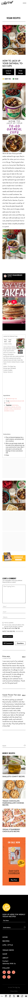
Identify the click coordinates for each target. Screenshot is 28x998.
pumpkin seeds (8, 409)
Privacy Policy (14, 991)
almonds (18, 407)
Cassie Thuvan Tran (9, 695)
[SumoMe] (26, 996)
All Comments (8, 643)
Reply (24, 656)
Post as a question (8, 622)
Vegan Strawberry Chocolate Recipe (11, 830)
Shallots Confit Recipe (13, 776)
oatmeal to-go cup (12, 398)
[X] (14, 996)
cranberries (7, 407)
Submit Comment (7, 636)
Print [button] (21, 352)
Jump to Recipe (8, 72)
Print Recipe (20, 72)
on (6, 658)
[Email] (18, 996)
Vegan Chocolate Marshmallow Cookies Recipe (13, 803)
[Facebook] (10, 996)
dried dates (15, 405)
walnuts (13, 407)
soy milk (8, 402)
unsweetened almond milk (16, 401)
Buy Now (14, 880)
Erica (4, 656)
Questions (20, 643)
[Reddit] (22, 996)
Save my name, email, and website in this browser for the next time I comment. (14, 625)
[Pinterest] (6, 996)
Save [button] (21, 350)
